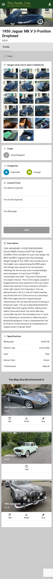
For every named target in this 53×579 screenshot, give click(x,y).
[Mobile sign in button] (50, 4)
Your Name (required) (13, 188)
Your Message (10, 211)
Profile (6, 47)
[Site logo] (19, 4)
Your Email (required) (13, 199)
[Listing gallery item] (11, 73)
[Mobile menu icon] (3, 4)
